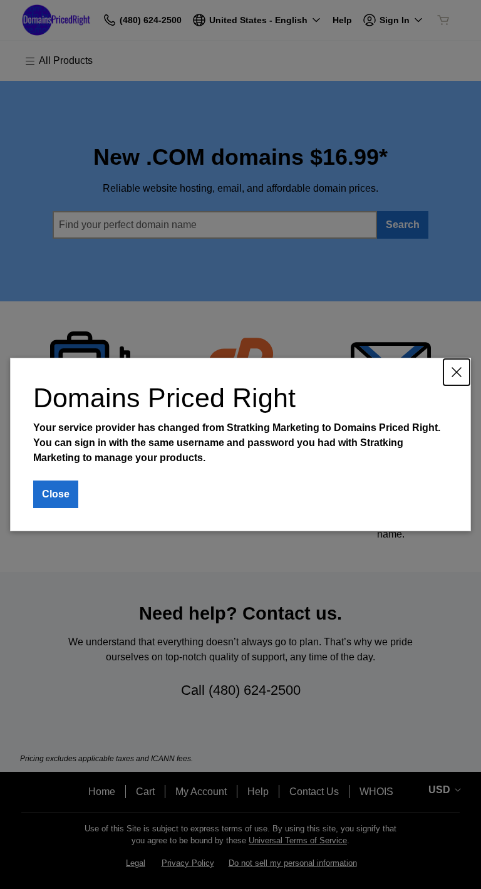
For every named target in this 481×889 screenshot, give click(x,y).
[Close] (456, 372)
